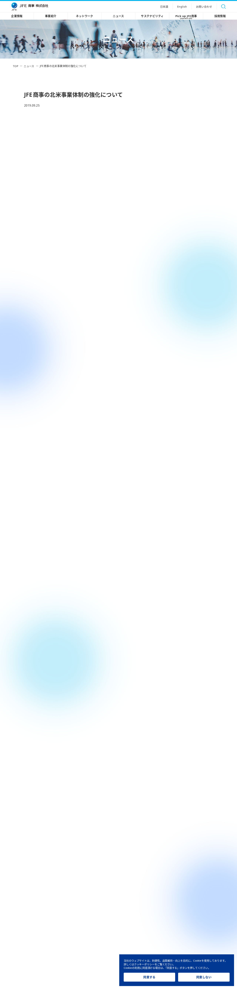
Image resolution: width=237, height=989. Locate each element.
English (182, 6)
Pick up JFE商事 (186, 16)
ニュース (118, 16)
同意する (149, 977)
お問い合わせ (204, 6)
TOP (15, 66)
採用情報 (220, 16)
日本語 (164, 6)
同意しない (203, 977)
